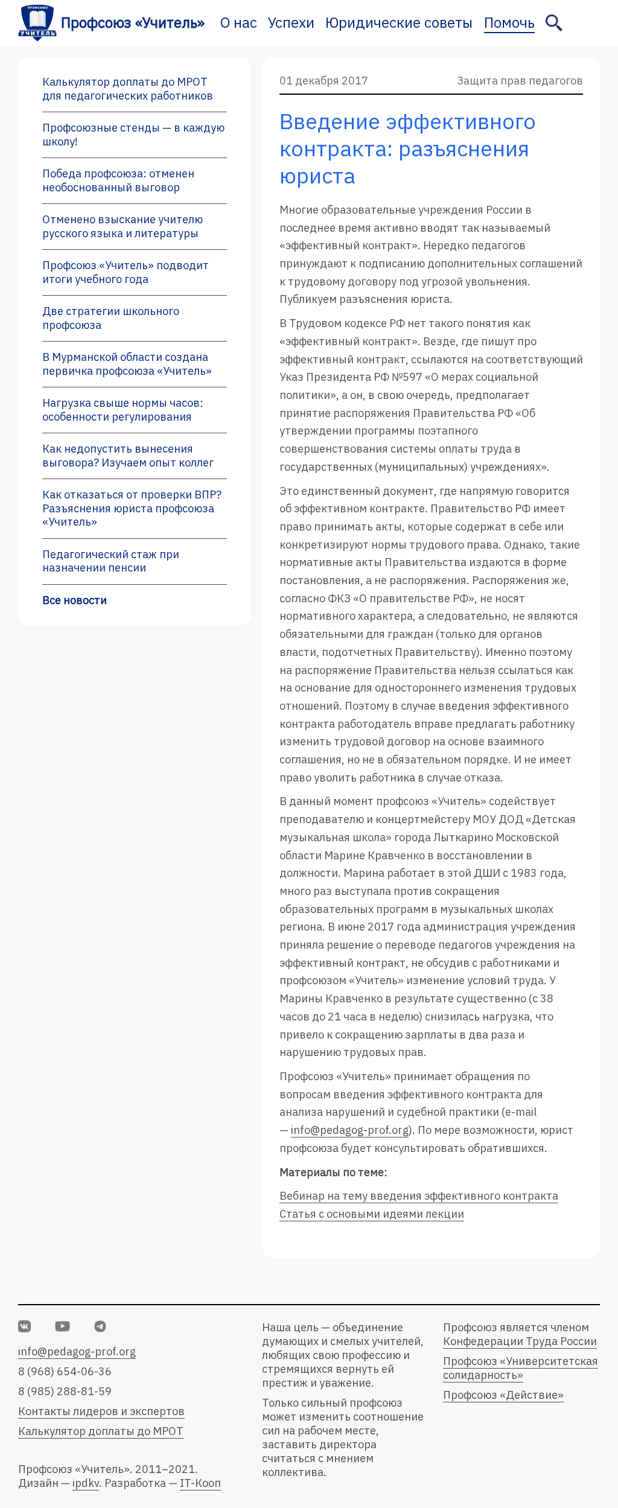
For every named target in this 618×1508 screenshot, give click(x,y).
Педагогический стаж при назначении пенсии (110, 561)
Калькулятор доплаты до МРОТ (100, 1431)
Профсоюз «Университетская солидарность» (520, 1368)
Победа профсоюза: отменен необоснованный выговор (118, 180)
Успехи (291, 22)
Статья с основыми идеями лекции (371, 1214)
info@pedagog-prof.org (350, 1130)
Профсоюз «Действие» (503, 1395)
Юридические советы (399, 22)
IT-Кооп (200, 1483)
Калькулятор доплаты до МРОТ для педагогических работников (127, 89)
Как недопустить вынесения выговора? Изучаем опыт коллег (128, 455)
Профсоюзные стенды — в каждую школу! (133, 134)
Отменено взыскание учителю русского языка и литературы (122, 226)
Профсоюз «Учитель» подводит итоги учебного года (125, 272)
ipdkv (85, 1483)
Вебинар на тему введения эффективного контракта (418, 1196)
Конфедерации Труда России (520, 1341)
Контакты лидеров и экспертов (101, 1411)
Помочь (509, 22)
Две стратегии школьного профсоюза (110, 318)
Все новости (74, 600)
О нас (238, 22)
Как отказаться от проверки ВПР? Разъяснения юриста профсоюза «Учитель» (131, 508)
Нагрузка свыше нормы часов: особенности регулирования (122, 410)
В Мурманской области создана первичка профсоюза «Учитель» (127, 364)
